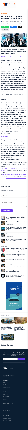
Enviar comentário (7, 210)
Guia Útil (4, 384)
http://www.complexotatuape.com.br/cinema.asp (14, 174)
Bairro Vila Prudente (7, 420)
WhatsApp (6, 26)
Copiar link (6, 29)
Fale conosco (5, 401)
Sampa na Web (6, 415)
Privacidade (5, 394)
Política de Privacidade (20, 207)
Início (2, 11)
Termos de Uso (6, 396)
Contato (4, 393)
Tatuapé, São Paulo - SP (8, 403)
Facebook (14, 26)
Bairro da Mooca (6, 412)
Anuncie (4, 391)
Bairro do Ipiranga (6, 410)
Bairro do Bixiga (6, 408)
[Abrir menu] (24, 4)
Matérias (5, 11)
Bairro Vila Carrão (6, 417)
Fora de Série (4, 136)
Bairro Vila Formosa (7, 418)
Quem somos (5, 389)
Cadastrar (21, 359)
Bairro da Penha (6, 413)
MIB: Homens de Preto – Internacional (11, 56)
